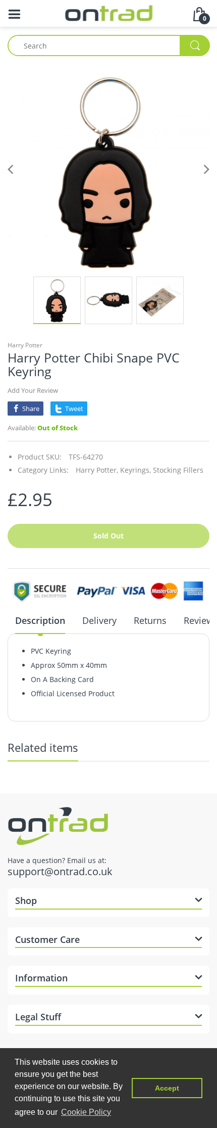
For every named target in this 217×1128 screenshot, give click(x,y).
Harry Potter (25, 345)
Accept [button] (167, 1088)
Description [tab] (40, 620)
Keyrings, (135, 470)
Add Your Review (33, 390)
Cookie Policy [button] (86, 1112)
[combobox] (108, 45)
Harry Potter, (97, 470)
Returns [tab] (150, 620)
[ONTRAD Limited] (109, 12)
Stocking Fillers (178, 470)
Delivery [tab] (99, 620)
